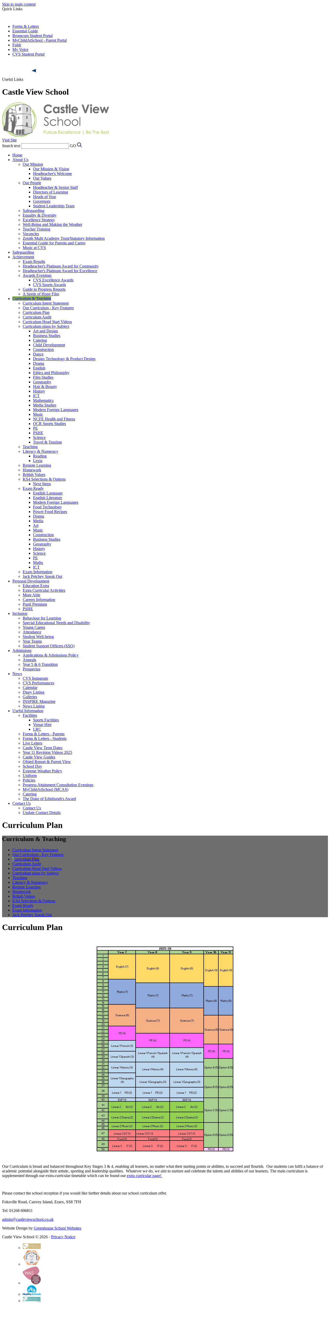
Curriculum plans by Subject (46, 326)
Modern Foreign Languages (55, 410)
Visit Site (9, 140)
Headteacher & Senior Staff (55, 187)
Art (35, 525)
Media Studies (44, 405)
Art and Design (45, 331)
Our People (32, 183)
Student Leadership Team (54, 206)
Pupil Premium (35, 604)
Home (17, 155)
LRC (37, 729)
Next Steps (42, 484)
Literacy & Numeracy (40, 451)
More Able (31, 595)
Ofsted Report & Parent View (47, 761)
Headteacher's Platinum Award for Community (61, 266)
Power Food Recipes (50, 511)
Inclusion (19, 613)
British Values (34, 474)
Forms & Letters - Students (45, 738)
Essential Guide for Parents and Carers (54, 243)
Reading (40, 456)
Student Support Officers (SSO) (49, 646)
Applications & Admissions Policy (51, 655)
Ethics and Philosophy (51, 372)
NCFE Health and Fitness (54, 419)
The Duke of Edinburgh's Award (49, 799)
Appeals (29, 660)
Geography (42, 382)
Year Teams (32, 641)
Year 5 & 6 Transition (40, 664)
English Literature (47, 498)
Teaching (30, 447)
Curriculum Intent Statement (46, 303)
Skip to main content (19, 4)
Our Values (42, 178)
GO (73, 146)
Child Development (49, 345)
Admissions (21, 650)
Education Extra (36, 585)
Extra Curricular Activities (44, 590)
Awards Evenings (37, 275)
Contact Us (21, 803)
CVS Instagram (35, 678)
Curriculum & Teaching (31, 298)
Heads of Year (44, 196)
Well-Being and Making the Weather (52, 224)
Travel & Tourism (47, 442)
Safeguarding (33, 210)
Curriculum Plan (36, 312)
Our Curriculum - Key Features (48, 308)
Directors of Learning (50, 192)
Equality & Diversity (39, 215)
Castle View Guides (39, 757)
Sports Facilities (46, 720)
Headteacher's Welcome (52, 173)
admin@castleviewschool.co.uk (28, 1219)
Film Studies (43, 377)
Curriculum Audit (37, 317)
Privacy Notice (63, 1237)
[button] (34, 71)
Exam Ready (33, 488)
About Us (20, 159)
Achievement (23, 257)
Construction (43, 349)
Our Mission (33, 164)
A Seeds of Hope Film (41, 294)
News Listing (34, 706)
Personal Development (30, 581)
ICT (36, 396)
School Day (32, 766)
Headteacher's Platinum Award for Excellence (60, 271)
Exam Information (37, 572)
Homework (32, 470)
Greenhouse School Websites (57, 1228)
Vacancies (31, 234)
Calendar (30, 687)
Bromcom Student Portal (32, 35)
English (39, 368)
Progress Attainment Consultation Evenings (58, 785)
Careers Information (39, 599)
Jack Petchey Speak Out (42, 576)
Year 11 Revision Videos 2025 (47, 752)
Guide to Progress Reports (44, 289)
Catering (40, 340)
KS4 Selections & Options (44, 479)
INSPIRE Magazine (39, 701)
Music (38, 414)
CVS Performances (38, 683)
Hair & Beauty (45, 386)
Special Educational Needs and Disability (56, 623)
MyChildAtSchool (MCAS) (45, 789)
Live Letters (32, 743)
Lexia (37, 460)
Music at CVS (34, 247)
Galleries (30, 697)
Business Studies (46, 335)
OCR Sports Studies (49, 423)
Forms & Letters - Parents (43, 734)
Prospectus (31, 669)
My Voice (20, 49)
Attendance (32, 632)
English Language (48, 493)
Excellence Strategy (39, 220)
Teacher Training (36, 229)
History (39, 391)
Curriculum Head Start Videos (47, 322)
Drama (38, 363)
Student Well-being (38, 636)
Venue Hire (42, 724)
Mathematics (43, 400)
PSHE (38, 433)
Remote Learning (37, 465)
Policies (29, 780)
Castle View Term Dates (42, 748)
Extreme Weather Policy (42, 771)
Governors (41, 201)
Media (38, 521)
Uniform (30, 775)
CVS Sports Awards (49, 284)
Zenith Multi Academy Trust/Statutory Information (64, 238)
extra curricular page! (144, 1175)
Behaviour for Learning (42, 618)
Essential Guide (25, 31)
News (17, 673)
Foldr (16, 45)
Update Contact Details (42, 812)
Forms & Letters (25, 26)
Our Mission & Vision (51, 169)
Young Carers (34, 627)
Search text (11, 146)
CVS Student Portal (28, 54)
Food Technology (47, 507)
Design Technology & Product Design (64, 359)
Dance (38, 354)
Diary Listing (33, 692)
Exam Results (34, 261)
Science (39, 437)
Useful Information (27, 711)
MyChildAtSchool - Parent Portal (39, 40)
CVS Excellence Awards (53, 280)
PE (35, 428)
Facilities (30, 715)
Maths (38, 562)
